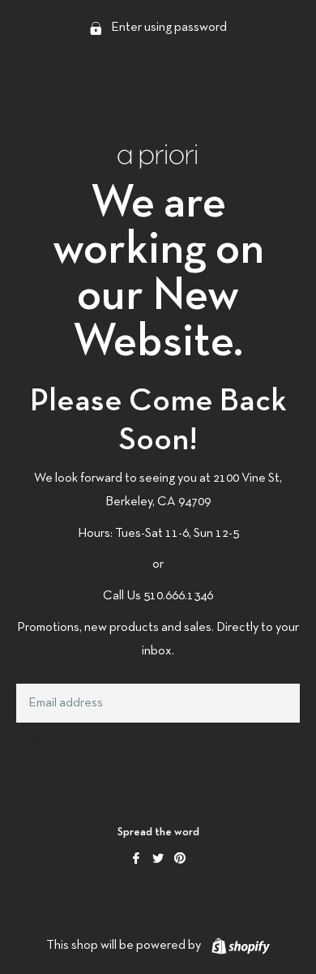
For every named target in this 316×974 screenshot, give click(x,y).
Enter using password (168, 27)
